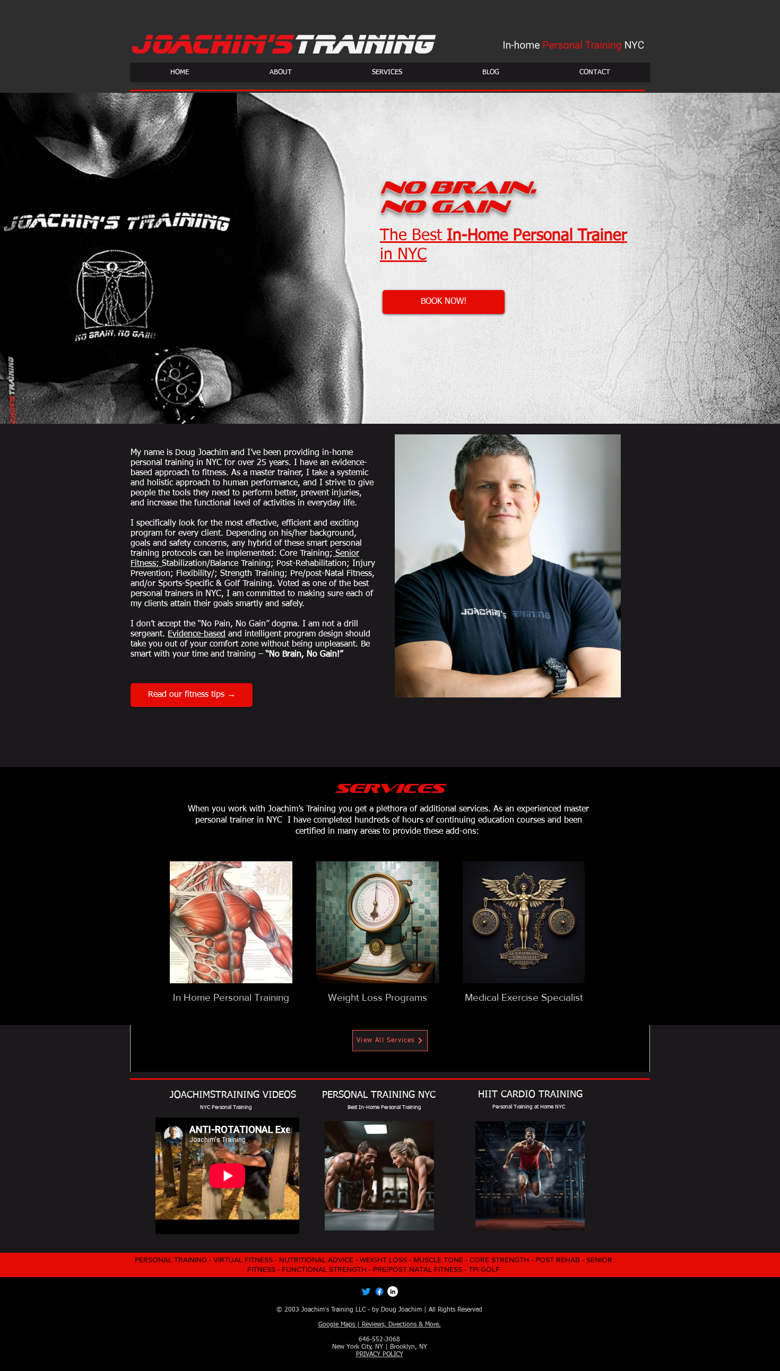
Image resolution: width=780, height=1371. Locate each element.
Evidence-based (197, 634)
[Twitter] (366, 1291)
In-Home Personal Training (390, 1107)
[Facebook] (379, 1291)
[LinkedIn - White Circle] (392, 1291)
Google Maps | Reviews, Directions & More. (379, 1325)
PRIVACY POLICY (379, 1354)
